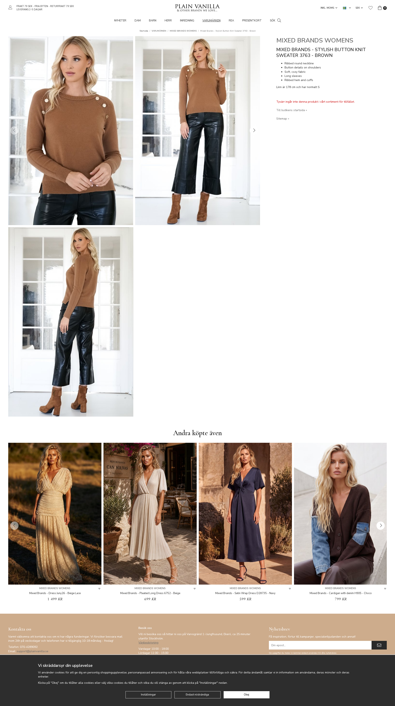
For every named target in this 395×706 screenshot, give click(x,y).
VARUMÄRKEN (211, 20)
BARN (152, 20)
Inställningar (148, 695)
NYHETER (120, 20)
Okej (246, 695)
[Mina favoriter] (370, 8)
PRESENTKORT (252, 20)
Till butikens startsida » (291, 110)
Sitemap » (282, 119)
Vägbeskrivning (148, 643)
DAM (138, 20)
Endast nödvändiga (197, 695)
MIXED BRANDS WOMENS (314, 40)
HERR (168, 20)
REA (231, 20)
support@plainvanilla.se (32, 651)
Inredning (187, 20)
